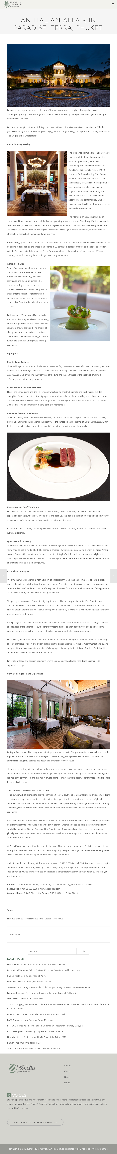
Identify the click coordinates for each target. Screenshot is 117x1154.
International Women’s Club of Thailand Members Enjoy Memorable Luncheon (43, 970)
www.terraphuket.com (50, 888)
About (67, 1071)
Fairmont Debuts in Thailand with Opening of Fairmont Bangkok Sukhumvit (41, 993)
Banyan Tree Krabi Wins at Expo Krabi (24, 1042)
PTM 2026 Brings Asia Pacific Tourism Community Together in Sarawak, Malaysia (45, 1025)
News (66, 1077)
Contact (67, 1065)
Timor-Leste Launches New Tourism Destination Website (33, 1048)
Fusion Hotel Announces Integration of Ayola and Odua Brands (36, 964)
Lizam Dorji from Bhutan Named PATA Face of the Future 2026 (36, 1037)
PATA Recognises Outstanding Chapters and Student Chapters (36, 1031)
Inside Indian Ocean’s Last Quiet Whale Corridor (29, 981)
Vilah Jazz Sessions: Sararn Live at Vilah (25, 998)
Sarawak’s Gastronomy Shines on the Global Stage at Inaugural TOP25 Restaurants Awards (49, 987)
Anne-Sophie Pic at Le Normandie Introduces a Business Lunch (36, 1014)
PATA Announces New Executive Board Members (30, 1020)
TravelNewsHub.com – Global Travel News (43, 918)
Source (10, 910)
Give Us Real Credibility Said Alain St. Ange (26, 976)
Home (67, 1082)
